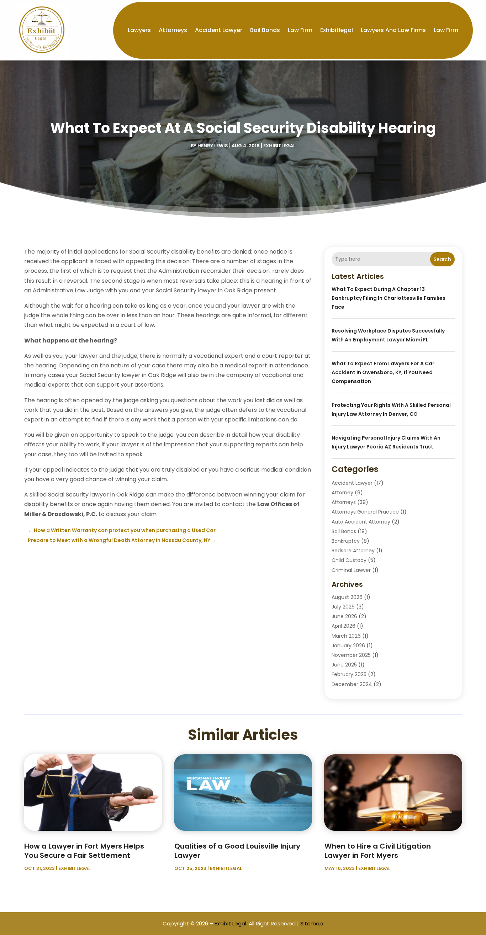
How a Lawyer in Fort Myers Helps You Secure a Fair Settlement (84, 850)
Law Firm (300, 30)
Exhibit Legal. (231, 923)
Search (442, 259)
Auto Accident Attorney (361, 521)
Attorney (342, 492)
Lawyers (139, 30)
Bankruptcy (346, 540)
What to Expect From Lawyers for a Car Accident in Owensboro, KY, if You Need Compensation (383, 372)
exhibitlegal (336, 30)
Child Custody (349, 560)
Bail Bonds (265, 30)
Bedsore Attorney (353, 550)
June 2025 (344, 664)
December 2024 (352, 684)
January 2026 (348, 645)
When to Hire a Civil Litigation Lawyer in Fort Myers (377, 850)
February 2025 (349, 674)
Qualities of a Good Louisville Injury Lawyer (237, 850)
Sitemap (311, 923)
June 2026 (344, 616)
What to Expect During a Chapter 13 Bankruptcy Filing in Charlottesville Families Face (388, 298)
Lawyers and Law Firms (393, 30)
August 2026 (347, 597)
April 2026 (343, 625)
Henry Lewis (212, 145)
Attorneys (173, 30)
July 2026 (343, 606)
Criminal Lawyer (351, 570)
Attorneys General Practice (365, 511)
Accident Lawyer (218, 30)
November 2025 (351, 655)
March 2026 (346, 635)
